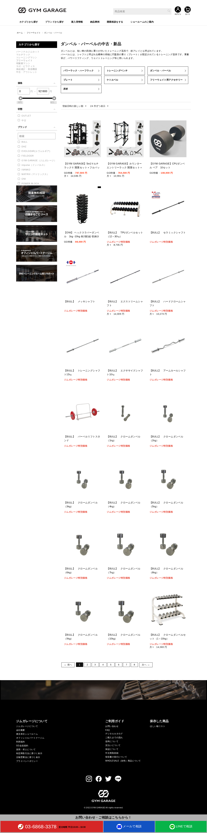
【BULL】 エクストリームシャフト (125, 303)
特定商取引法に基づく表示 (29, 753)
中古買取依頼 (111, 753)
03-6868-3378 (41, 826)
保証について (111, 749)
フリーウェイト (34, 33)
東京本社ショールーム (27, 734)
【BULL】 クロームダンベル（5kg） (166, 504)
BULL (24, 142)
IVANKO (26, 169)
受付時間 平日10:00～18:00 (72, 827)
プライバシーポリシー (27, 761)
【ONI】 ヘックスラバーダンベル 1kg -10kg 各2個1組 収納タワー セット (81, 236)
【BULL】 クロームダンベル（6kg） (81, 570)
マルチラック (23, 54)
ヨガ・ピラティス (25, 66)
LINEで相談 (184, 826)
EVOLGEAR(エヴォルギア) (36, 151)
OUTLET (26, 115)
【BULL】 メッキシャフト (81, 301)
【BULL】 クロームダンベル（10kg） (123, 636)
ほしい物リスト (157, 726)
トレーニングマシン (26, 57)
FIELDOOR (28, 155)
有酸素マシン (23, 63)
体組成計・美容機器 (26, 69)
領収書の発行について (116, 757)
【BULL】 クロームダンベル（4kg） (123, 504)
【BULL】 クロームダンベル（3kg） (81, 504)
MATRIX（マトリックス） (35, 174)
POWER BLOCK (30, 183)
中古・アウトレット (26, 72)
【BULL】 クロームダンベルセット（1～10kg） (168, 636)
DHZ (24, 146)
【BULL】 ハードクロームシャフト (168, 303)
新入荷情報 (77, 21)
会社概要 (20, 730)
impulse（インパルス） (34, 165)
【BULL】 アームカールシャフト (168, 372)
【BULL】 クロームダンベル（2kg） (166, 438)
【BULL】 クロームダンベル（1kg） (123, 438)
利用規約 (20, 742)
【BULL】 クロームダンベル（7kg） (123, 570)
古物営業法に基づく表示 (28, 757)
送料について (111, 741)
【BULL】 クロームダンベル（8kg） (166, 570)
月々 (66, 176)
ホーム (20, 33)
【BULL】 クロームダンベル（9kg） (81, 636)
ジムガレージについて (27, 726)
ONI (24, 179)
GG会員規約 (22, 745)
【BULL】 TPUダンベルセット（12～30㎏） (125, 234)
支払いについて (112, 745)
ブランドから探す (54, 21)
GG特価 (68, 173)
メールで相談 (132, 826)
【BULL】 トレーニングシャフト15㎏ (82, 372)
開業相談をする (115, 21)
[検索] (169, 11)
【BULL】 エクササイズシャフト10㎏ (125, 372)
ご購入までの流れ (114, 737)
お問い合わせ (111, 726)
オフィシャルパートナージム (30, 738)
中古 (24, 120)
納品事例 (95, 21)
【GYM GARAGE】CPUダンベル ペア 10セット (167, 165)
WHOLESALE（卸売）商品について (123, 761)
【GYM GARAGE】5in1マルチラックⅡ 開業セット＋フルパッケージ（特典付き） (82, 167)
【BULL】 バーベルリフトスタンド (82, 438)
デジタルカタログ (114, 733)
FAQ (107, 730)
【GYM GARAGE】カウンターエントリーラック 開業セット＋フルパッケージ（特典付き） (124, 167)
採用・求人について (26, 749)
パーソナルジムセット (27, 51)
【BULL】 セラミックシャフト (168, 232)
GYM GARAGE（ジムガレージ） (39, 160)
